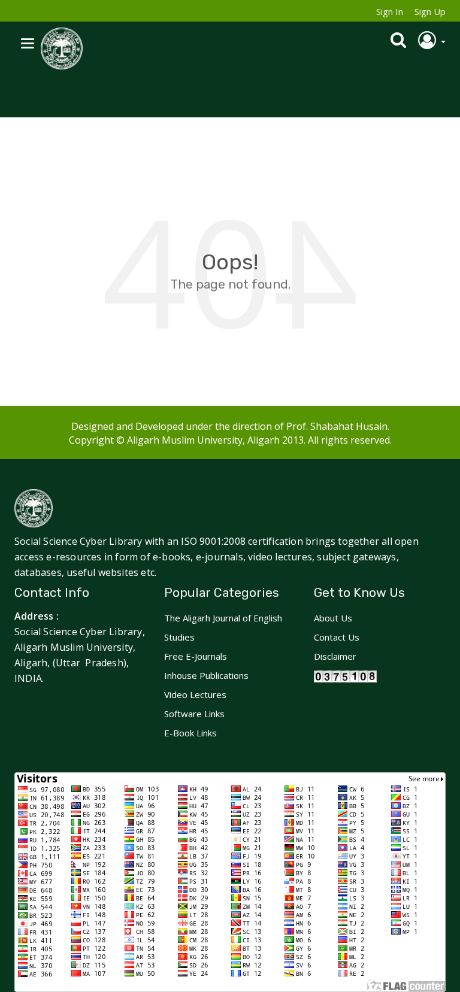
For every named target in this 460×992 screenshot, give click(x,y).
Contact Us (336, 637)
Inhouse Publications (206, 675)
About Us (333, 618)
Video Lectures (195, 694)
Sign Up (430, 11)
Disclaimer (335, 656)
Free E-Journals (195, 656)
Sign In (389, 11)
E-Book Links (190, 733)
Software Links (194, 714)
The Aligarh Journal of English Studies (223, 627)
